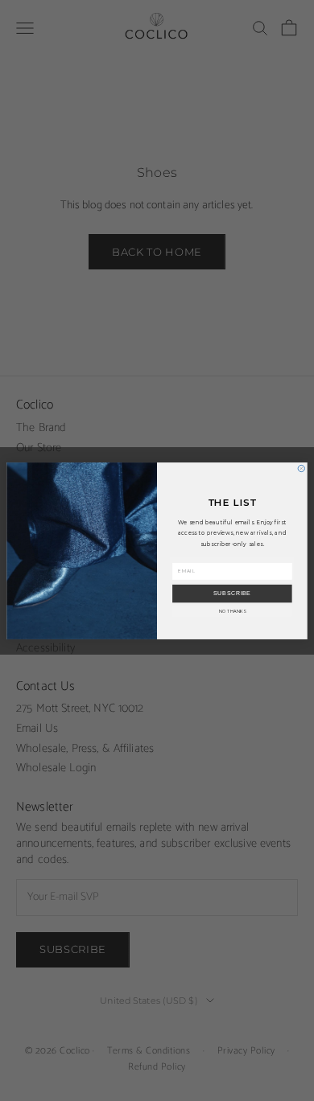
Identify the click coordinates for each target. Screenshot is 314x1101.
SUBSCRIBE (232, 593)
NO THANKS (232, 610)
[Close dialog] (301, 468)
